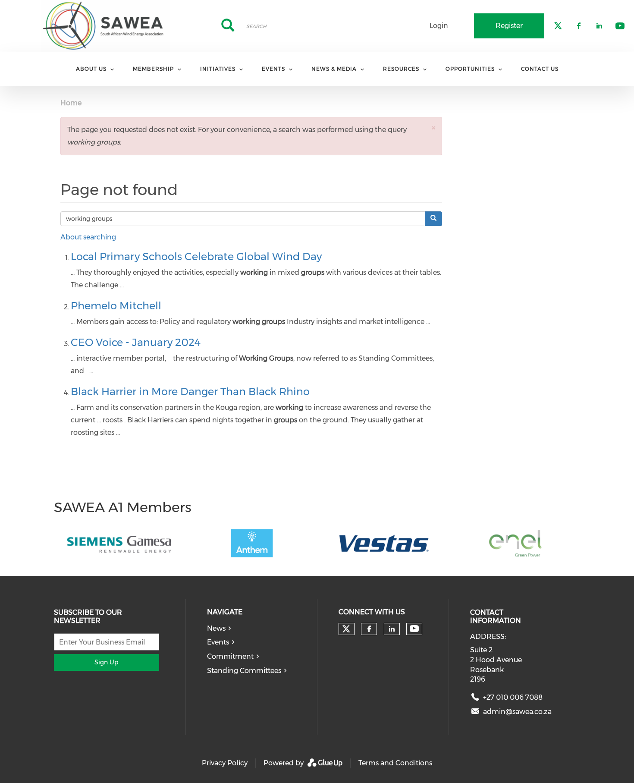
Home (71, 103)
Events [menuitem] (273, 69)
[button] (433, 127)
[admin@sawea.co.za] (475, 713)
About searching (88, 237)
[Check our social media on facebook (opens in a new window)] (369, 629)
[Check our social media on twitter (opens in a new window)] (346, 629)
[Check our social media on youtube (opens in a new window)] (414, 628)
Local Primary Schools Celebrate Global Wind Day (196, 256)
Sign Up (106, 662)
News (216, 628)
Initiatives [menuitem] (217, 69)
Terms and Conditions (395, 763)
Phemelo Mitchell (116, 305)
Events (218, 642)
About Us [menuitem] (91, 69)
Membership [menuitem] (153, 69)
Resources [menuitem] (401, 69)
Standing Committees (244, 671)
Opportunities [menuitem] (470, 69)
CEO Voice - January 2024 (136, 342)
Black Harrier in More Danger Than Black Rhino (190, 391)
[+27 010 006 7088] (475, 699)
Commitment (230, 656)
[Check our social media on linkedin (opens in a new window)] (391, 629)
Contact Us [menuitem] (540, 69)
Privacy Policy (225, 763)
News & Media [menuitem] (334, 69)
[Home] (105, 26)
